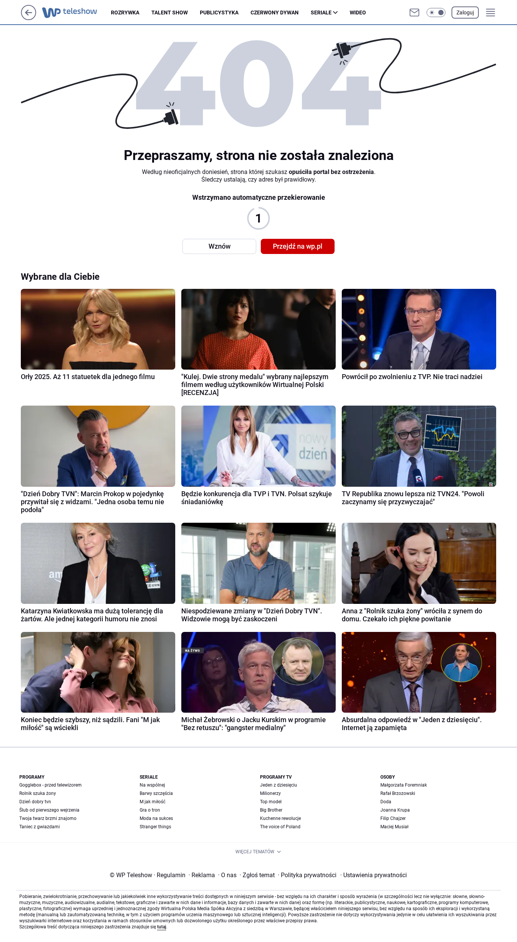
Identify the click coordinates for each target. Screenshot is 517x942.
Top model (271, 801)
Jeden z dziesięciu (278, 785)
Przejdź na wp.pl (297, 246)
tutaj (161, 926)
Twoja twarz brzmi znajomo (47, 818)
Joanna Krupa (395, 810)
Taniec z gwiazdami (39, 826)
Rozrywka (125, 12)
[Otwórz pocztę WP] (414, 12)
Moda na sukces (156, 818)
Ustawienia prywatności (373, 875)
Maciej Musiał (394, 826)
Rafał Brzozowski (397, 793)
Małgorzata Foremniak (403, 785)
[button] (436, 12)
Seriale (321, 12)
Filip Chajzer (393, 818)
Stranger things (155, 826)
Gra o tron (150, 810)
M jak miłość (152, 801)
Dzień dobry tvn (35, 801)
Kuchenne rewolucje (280, 818)
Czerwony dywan (275, 12)
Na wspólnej (152, 785)
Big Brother (271, 810)
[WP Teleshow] (76, 12)
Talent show (169, 12)
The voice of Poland (280, 826)
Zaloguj (465, 12)
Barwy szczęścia (156, 793)
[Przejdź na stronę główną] (28, 18)
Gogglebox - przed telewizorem (50, 785)
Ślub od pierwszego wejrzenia (49, 810)
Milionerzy (270, 793)
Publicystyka (219, 12)
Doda (385, 801)
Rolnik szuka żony (37, 793)
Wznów (219, 246)
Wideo (358, 12)
